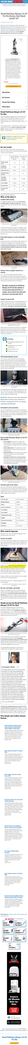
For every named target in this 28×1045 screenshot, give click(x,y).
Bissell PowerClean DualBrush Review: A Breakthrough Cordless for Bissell (14, 896)
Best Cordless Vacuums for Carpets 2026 (13, 751)
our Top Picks (18, 1)
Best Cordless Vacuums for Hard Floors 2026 (13, 775)
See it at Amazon (13, 86)
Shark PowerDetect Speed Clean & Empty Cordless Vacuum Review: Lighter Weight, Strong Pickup (13, 727)
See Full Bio (11, 701)
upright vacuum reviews (11, 137)
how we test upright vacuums (18, 712)
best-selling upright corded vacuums (14, 28)
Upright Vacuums (4, 915)
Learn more (4, 701)
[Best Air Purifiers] (14, 946)
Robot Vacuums (21, 914)
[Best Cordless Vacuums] (20, 923)
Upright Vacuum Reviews (11, 1028)
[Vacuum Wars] (6, 2)
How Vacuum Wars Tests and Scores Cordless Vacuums (14, 800)
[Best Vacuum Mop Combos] (8, 938)
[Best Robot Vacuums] (8, 923)
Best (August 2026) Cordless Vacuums (12, 851)
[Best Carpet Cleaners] (20, 930)
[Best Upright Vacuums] (8, 930)
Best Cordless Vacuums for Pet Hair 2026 (13, 874)
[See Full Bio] (14, 701)
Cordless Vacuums (12, 914)
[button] (24, 2)
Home (3, 1028)
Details (23, 5)
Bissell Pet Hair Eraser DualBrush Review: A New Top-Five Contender (13, 826)
